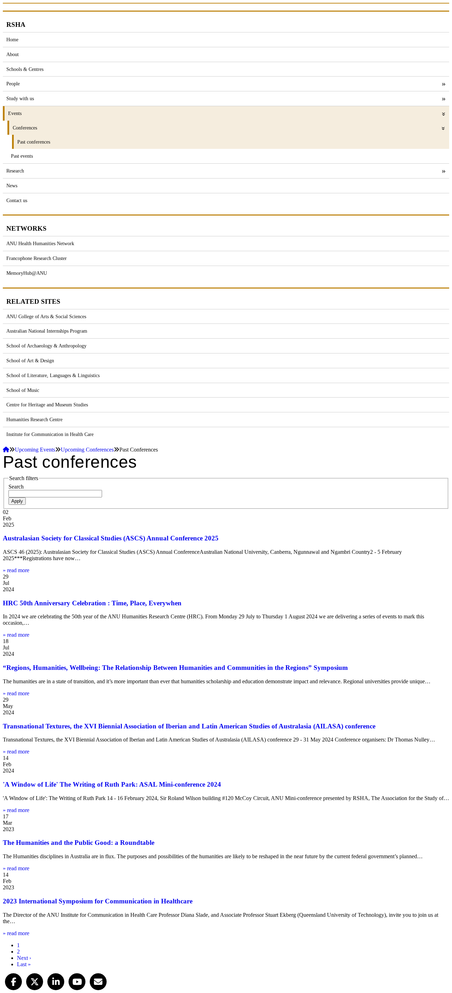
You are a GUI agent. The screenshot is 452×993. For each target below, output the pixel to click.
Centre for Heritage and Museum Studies (47, 404)
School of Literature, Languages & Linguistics (53, 375)
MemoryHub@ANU (26, 273)
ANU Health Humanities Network (40, 243)
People (13, 83)
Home (12, 39)
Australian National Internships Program (46, 331)
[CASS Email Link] (98, 981)
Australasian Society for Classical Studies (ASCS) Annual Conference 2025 (111, 538)
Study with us (20, 98)
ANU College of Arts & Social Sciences (46, 316)
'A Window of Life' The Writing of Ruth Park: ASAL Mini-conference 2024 (112, 784)
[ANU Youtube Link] (77, 981)
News (11, 185)
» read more (16, 570)
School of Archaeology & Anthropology (46, 346)
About (12, 54)
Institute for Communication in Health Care (50, 434)
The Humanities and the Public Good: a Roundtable (78, 842)
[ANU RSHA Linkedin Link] (55, 981)
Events (15, 113)
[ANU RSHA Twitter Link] (34, 981)
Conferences (25, 128)
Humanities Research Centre (34, 419)
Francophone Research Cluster (36, 258)
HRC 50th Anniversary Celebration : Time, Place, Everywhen (92, 603)
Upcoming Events (35, 450)
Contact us (16, 200)
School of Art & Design (30, 360)
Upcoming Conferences (87, 450)
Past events (22, 156)
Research (15, 171)
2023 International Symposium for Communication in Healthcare (97, 901)
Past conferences (33, 142)
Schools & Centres (24, 69)
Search (16, 487)
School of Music (22, 390)
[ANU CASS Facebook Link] (13, 981)
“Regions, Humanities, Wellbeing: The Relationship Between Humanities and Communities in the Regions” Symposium (175, 667)
